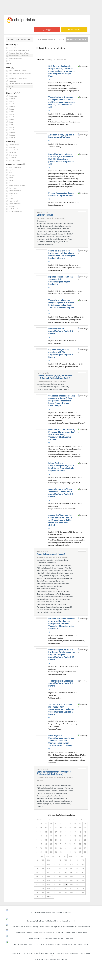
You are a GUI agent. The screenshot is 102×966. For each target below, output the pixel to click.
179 (82, 888)
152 (82, 876)
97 (80, 852)
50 (65, 836)
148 (59, 876)
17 (65, 824)
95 (70, 852)
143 (82, 872)
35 (46, 832)
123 (71, 864)
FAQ (51, 956)
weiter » (49, 896)
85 (75, 848)
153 (37, 880)
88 (36, 852)
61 (65, 840)
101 (47, 856)
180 (37, 892)
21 (85, 824)
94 (65, 852)
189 (37, 896)
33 (36, 832)
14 (51, 824)
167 (65, 884)
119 (48, 864)
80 (51, 848)
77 (36, 848)
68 (46, 844)
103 (59, 856)
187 (77, 892)
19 (75, 824)
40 (70, 832)
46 (46, 836)
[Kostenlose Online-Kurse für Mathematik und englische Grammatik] (51, 919)
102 (53, 856)
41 (75, 832)
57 (46, 840)
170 (82, 884)
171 (37, 888)
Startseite (16, 953)
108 (37, 860)
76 (85, 844)
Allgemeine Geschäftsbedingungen (39, 953)
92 (56, 852)
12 (41, 824)
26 (56, 828)
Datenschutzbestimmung (67, 953)
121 (59, 864)
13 (46, 824)
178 (77, 888)
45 (41, 836)
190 (42, 896)
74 (75, 844)
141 (71, 872)
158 (65, 880)
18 (70, 824)
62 (70, 840)
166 (59, 884)
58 (51, 840)
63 (75, 840)
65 (85, 840)
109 (42, 860)
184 (59, 892)
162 (37, 884)
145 (42, 876)
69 (51, 844)
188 (82, 892)
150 (71, 876)
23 (41, 828)
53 (80, 836)
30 (75, 828)
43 (85, 832)
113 (65, 860)
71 (61, 844)
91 (51, 852)
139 (59, 872)
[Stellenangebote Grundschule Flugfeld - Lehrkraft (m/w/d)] (82, 211)
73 (70, 844)
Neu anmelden (75, 30)
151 (77, 876)
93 (61, 852)
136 (42, 872)
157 (59, 880)
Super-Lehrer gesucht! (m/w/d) (51, 554)
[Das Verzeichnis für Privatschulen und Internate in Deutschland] (51, 936)
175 (59, 888)
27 (61, 828)
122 (65, 864)
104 (64, 856)
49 (61, 836)
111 (54, 860)
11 (36, 824)
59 (56, 840)
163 (42, 884)
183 (54, 892)
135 (37, 872)
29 (70, 828)
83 (65, 848)
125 (82, 864)
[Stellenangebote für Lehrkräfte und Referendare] (51, 910)
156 (54, 880)
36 (51, 832)
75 (80, 844)
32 (85, 828)
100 (41, 856)
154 (42, 880)
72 (65, 844)
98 (85, 852)
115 (77, 860)
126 (37, 868)
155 (48, 880)
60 (61, 840)
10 (81, 820)
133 (77, 868)
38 (61, 832)
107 (81, 856)
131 (65, 868)
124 (77, 864)
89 (41, 852)
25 (51, 828)
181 (42, 892)
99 (36, 856)
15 (56, 824)
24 (46, 828)
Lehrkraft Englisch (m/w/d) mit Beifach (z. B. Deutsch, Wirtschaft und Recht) (54, 376)
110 (48, 860)
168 (71, 884)
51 (70, 836)
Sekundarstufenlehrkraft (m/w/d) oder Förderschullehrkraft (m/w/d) (54, 773)
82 (61, 848)
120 (54, 864)
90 (46, 852)
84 (70, 848)
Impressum (85, 953)
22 (36, 828)
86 (80, 848)
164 (48, 884)
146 (48, 876)
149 (65, 876)
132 (71, 868)
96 (75, 852)
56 (41, 840)
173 (48, 888)
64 (80, 840)
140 (65, 872)
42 (80, 832)
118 (42, 864)
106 (76, 856)
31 (80, 828)
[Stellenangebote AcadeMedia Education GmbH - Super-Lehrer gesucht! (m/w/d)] (82, 551)
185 (65, 892)
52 (75, 836)
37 (56, 832)
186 (71, 892)
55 (36, 840)
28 (65, 828)
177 (71, 888)
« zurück (39, 820)
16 (61, 824)
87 (85, 848)
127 (42, 868)
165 (54, 884)
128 (48, 868)
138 (54, 872)
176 (65, 888)
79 (46, 848)
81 (56, 848)
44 (36, 836)
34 (41, 832)
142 (77, 872)
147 (54, 876)
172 (42, 888)
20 (80, 824)
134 (82, 868)
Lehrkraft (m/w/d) (45, 215)
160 (77, 880)
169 (77, 884)
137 (48, 872)
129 (54, 868)
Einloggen (47, 30)
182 (48, 892)
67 (41, 844)
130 (59, 868)
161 (82, 880)
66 (36, 844)
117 (37, 864)
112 (59, 860)
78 (41, 848)
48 (56, 836)
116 (82, 860)
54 (85, 836)
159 (71, 880)
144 (37, 876)
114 (71, 860)
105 (70, 856)
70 (56, 844)
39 (65, 832)
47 (51, 836)
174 (54, 888)
